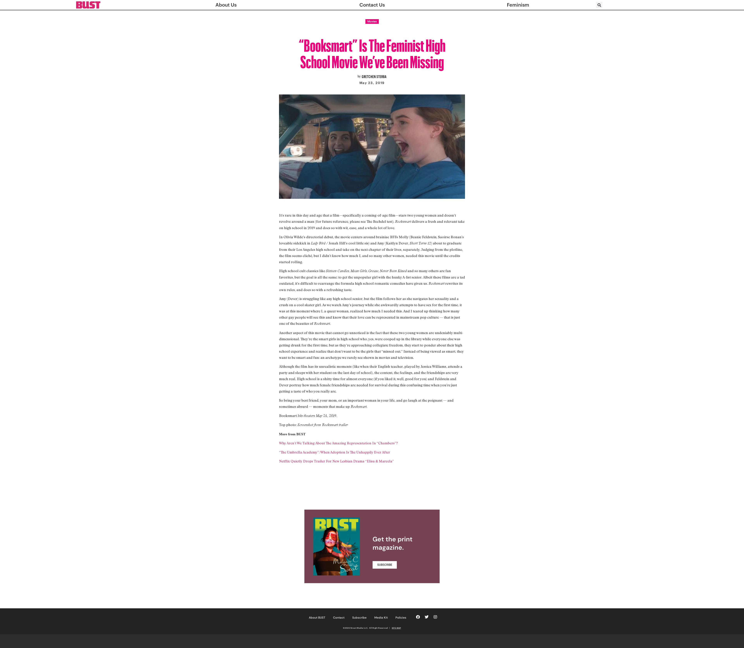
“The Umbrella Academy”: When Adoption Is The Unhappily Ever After (334, 452)
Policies (400, 618)
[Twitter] (427, 617)
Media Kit (381, 618)
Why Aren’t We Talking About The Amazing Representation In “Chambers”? (338, 443)
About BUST (317, 618)
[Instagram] (435, 617)
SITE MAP (396, 628)
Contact (338, 618)
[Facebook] (418, 617)
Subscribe (359, 618)
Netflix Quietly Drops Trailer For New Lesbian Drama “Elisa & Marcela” (336, 461)
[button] (599, 5)
